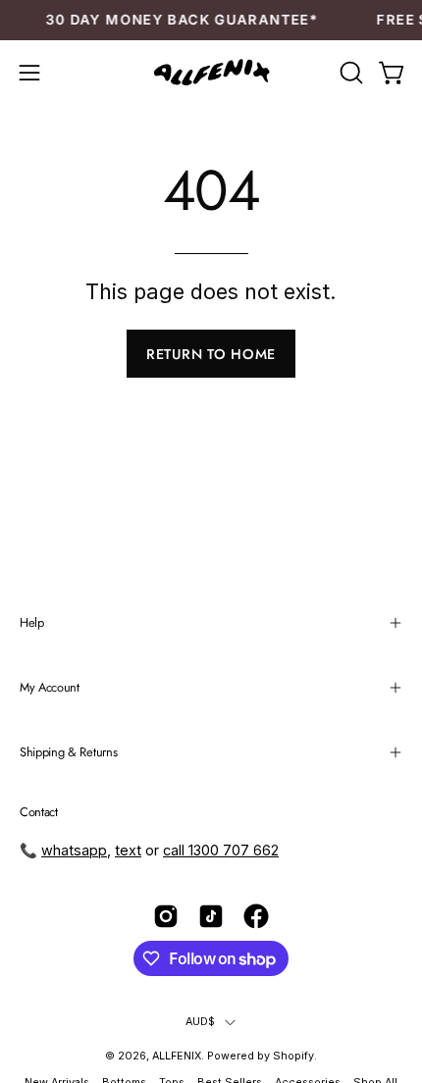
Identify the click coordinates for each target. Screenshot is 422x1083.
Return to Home (211, 354)
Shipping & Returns (68, 752)
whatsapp (74, 850)
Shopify (293, 1056)
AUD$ (200, 1021)
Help (32, 622)
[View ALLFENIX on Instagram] (166, 916)
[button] (349, 72)
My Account (49, 687)
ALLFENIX (176, 1056)
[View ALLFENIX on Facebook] (256, 916)
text (128, 850)
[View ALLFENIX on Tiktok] (211, 916)
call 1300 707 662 (221, 850)
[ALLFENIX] (211, 73)
